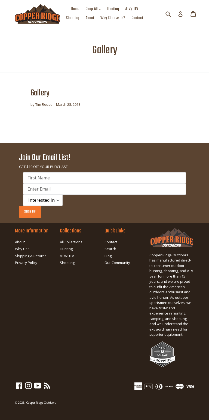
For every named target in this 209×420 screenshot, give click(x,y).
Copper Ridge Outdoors (41, 403)
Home (75, 9)
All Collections (71, 241)
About (89, 18)
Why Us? (22, 248)
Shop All (94, 9)
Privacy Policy (26, 262)
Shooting (72, 18)
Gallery (40, 93)
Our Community (117, 262)
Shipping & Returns (31, 255)
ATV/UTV (131, 9)
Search (110, 248)
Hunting (113, 9)
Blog (108, 255)
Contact (137, 18)
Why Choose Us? (112, 18)
